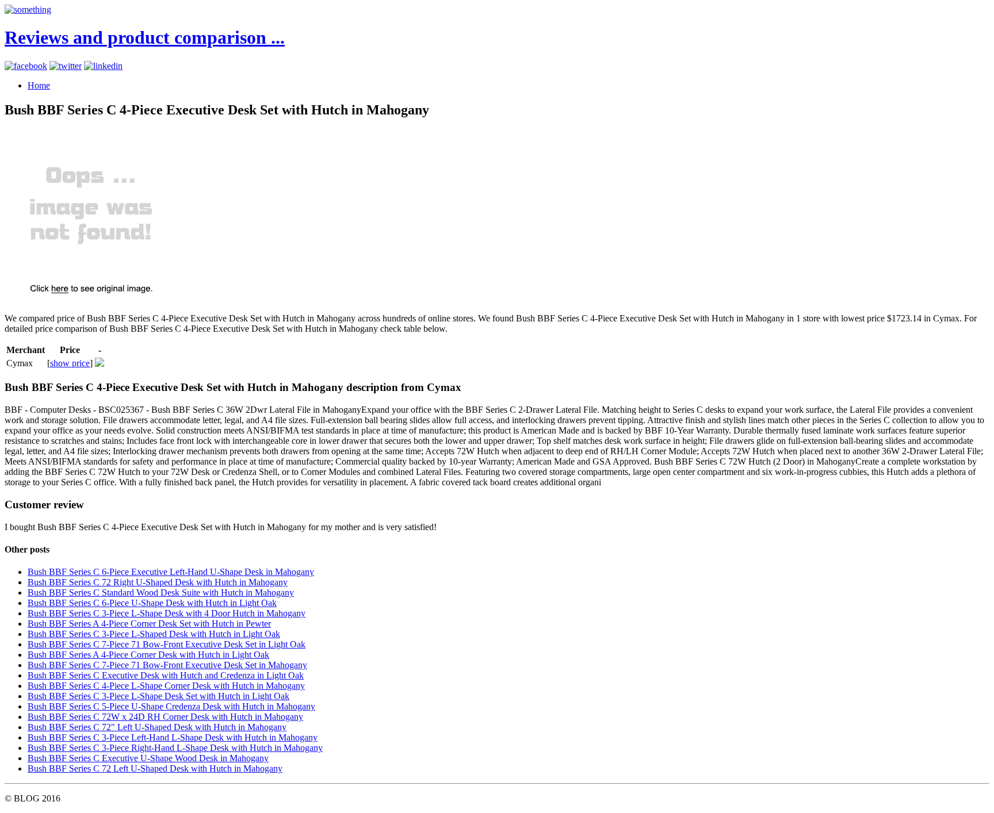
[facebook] (26, 66)
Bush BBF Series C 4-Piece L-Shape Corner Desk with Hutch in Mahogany (166, 686)
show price (70, 363)
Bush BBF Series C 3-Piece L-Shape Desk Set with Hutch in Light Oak (158, 696)
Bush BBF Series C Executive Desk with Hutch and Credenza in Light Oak (166, 675)
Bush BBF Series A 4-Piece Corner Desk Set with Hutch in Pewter (149, 623)
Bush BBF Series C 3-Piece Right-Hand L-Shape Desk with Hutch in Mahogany (175, 748)
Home (39, 85)
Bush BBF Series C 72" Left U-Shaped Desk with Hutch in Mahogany (157, 727)
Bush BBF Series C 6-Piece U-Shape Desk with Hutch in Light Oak (152, 603)
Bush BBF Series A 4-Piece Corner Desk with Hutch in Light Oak (148, 654)
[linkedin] (103, 66)
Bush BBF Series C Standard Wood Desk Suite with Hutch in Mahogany (161, 592)
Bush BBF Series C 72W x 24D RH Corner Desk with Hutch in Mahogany (165, 717)
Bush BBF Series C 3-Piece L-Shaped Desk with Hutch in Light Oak (154, 634)
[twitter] (65, 66)
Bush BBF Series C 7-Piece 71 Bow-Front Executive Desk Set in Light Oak (166, 644)
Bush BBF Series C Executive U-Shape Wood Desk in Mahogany (148, 758)
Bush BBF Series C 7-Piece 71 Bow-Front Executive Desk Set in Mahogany (167, 665)
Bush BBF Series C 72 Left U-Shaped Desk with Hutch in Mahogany (155, 768)
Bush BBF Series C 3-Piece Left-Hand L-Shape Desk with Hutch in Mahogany (173, 737)
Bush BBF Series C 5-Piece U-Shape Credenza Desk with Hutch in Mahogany (171, 706)
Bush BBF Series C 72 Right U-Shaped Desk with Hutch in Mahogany (158, 582)
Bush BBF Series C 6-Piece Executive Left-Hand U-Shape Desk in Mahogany (171, 572)
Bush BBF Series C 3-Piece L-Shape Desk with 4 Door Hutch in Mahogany (166, 613)
